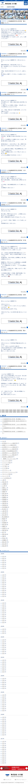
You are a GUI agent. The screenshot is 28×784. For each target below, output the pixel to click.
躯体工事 (4, 542)
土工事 (3, 485)
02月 (3, 566)
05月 (3, 560)
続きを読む (23, 50)
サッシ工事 (4, 464)
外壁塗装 (4, 501)
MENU (26, 3)
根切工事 (4, 524)
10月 (3, 578)
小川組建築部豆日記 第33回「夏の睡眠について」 (14, 419)
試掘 (3, 536)
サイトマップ (8, 779)
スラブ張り (4, 466)
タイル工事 (4, 468)
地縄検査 (4, 489)
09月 (3, 580)
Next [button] (26, 768)
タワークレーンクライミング (9, 472)
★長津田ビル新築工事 (7, 456)
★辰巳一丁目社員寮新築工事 (9, 451)
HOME (2, 6)
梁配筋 (3, 526)
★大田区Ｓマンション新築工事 (9, 447)
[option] (14, 768)
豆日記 (3, 538)
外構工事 (4, 503)
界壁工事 (4, 530)
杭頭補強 (4, 522)
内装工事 (4, 482)
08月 (3, 582)
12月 (3, 575)
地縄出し (4, 487)
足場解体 (4, 540)
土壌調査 (4, 483)
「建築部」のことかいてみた (9, 458)
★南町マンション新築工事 (8, 445)
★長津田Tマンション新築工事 (9, 454)
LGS (3, 441)
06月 (3, 558)
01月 (3, 568)
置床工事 (4, 534)
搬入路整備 (4, 516)
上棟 (3, 480)
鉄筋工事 (4, 545)
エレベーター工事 (6, 460)
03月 (3, 564)
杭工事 (3, 520)
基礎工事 (4, 495)
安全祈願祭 (4, 507)
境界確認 (4, 499)
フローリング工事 (6, 474)
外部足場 (4, 505)
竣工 (3, 532)
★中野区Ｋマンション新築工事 (9, 443)
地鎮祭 (3, 491)
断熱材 (3, 518)
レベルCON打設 (6, 478)
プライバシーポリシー (21, 779)
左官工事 (4, 513)
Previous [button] (1, 768)
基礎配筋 (4, 497)
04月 (3, 562)
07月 (3, 556)
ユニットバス (5, 476)
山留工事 (4, 511)
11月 (3, 576)
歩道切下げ (4, 528)
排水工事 (4, 514)
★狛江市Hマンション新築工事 (9, 449)
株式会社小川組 (14, 775)
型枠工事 (4, 493)
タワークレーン (5, 470)
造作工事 (4, 544)
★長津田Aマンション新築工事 (9, 452)
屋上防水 (4, 509)
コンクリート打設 (6, 462)
